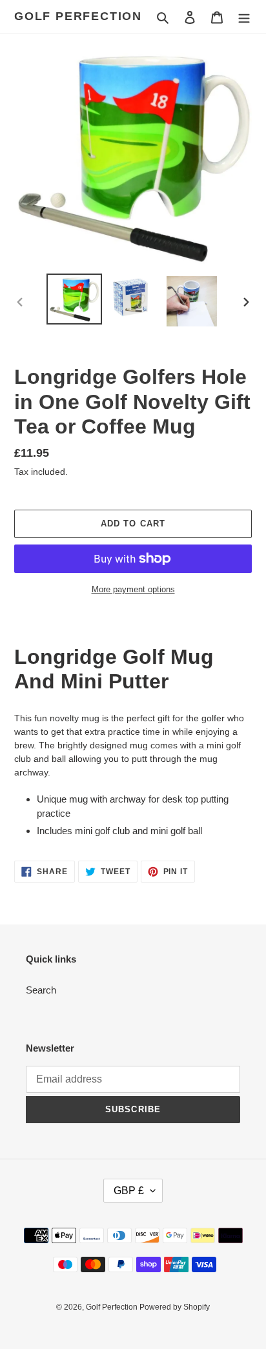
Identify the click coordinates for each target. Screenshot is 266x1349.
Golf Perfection (78, 16)
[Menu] (244, 17)
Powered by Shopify (174, 1307)
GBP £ (129, 1190)
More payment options (133, 589)
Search (41, 989)
